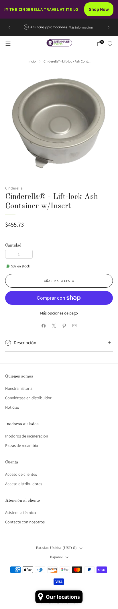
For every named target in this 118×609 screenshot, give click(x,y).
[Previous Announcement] (9, 27)
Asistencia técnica (20, 512)
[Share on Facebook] (43, 325)
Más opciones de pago (59, 313)
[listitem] (59, 27)
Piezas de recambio (21, 445)
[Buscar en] (110, 43)
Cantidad (13, 245)
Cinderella (14, 188)
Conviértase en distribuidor (28, 397)
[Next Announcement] (108, 27)
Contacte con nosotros (25, 522)
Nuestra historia (18, 388)
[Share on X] (54, 325)
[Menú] (8, 44)
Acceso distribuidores (23, 483)
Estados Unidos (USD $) (56, 548)
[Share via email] (74, 325)
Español (56, 557)
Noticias (12, 407)
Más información (81, 27)
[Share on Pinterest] (64, 325)
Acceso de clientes (21, 474)
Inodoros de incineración (26, 436)
